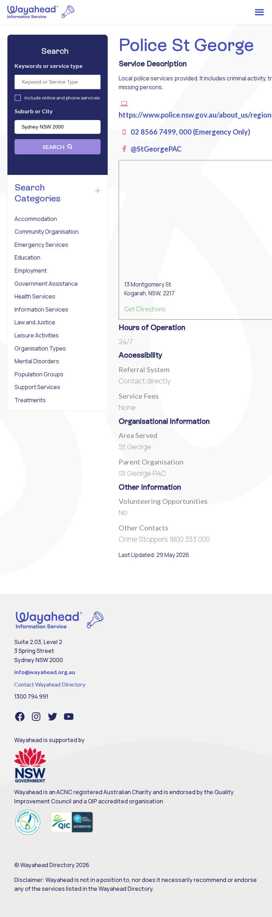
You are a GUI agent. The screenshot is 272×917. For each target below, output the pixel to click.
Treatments (30, 400)
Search (54, 146)
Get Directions (144, 309)
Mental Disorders (37, 361)
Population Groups (39, 374)
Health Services (35, 296)
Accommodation (36, 219)
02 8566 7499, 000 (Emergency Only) (189, 131)
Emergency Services (41, 245)
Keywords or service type (49, 65)
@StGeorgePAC (155, 148)
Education (27, 257)
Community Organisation (47, 231)
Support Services (37, 387)
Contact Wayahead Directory (49, 684)
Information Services (41, 309)
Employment (31, 270)
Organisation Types (40, 348)
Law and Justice (35, 322)
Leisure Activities (37, 335)
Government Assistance (46, 283)
